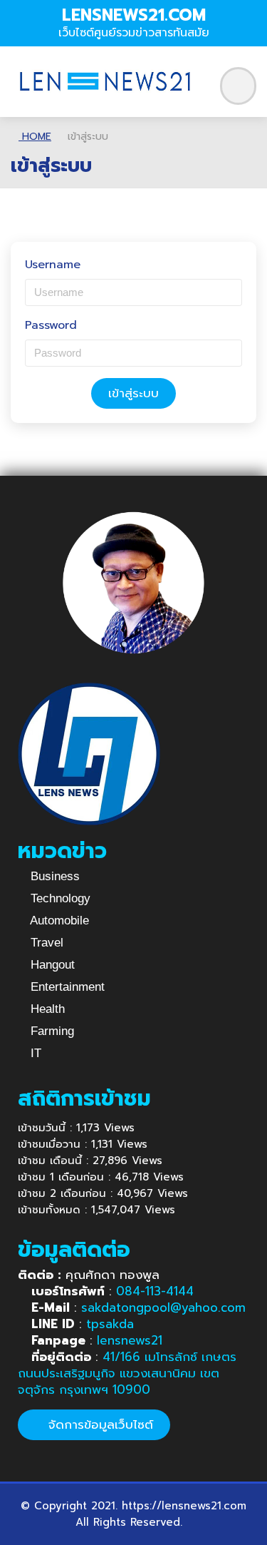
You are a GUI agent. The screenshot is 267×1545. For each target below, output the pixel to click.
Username (52, 265)
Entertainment (66, 987)
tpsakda (110, 1324)
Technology (58, 898)
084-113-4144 (155, 1291)
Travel (45, 942)
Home (35, 136)
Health (46, 1009)
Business (53, 876)
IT (34, 1053)
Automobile (58, 920)
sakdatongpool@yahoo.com (163, 1307)
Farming (50, 1031)
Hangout (51, 965)
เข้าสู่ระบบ (133, 393)
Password (51, 325)
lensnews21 (129, 1340)
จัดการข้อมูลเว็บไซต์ (98, 1424)
